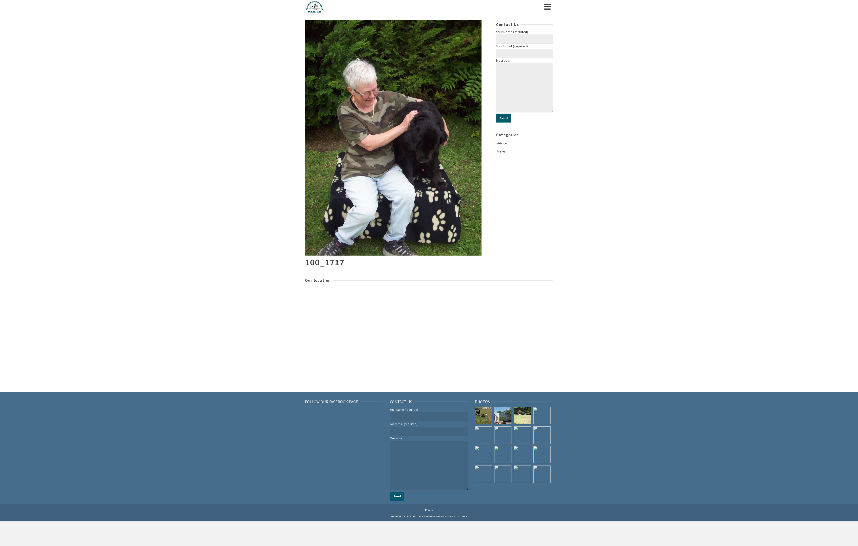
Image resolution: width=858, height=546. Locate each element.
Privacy (429, 510)
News (501, 151)
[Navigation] (547, 6)
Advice (502, 143)
